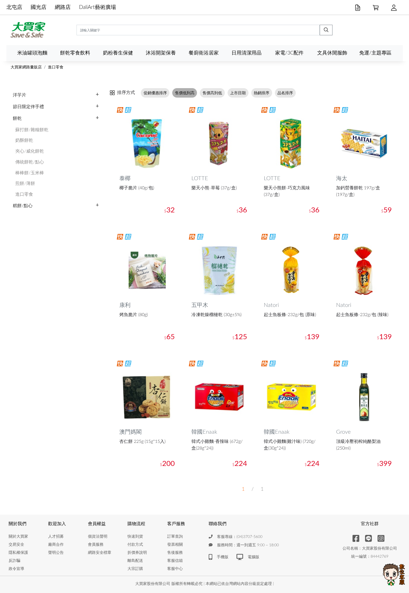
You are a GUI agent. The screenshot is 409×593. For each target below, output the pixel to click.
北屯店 (14, 7)
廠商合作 (56, 545)
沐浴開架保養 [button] (161, 53)
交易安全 (16, 545)
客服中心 (175, 569)
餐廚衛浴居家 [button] (204, 53)
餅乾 (17, 118)
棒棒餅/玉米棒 (29, 173)
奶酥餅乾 (24, 140)
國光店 (38, 7)
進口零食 (55, 67)
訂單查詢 (175, 537)
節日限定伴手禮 (28, 107)
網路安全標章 (99, 553)
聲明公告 (56, 553)
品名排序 (285, 93)
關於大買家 (18, 537)
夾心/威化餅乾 (29, 151)
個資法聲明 (97, 537)
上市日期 (238, 93)
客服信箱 (175, 561)
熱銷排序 (261, 93)
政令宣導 (16, 569)
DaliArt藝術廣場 (97, 7)
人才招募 (56, 537)
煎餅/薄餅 (25, 183)
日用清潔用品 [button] (246, 53)
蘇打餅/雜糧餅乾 (31, 130)
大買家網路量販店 (26, 67)
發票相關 (175, 545)
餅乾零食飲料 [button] (75, 53)
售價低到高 (184, 93)
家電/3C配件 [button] (289, 53)
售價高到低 (212, 93)
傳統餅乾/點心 (29, 162)
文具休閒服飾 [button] (332, 53)
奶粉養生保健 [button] (118, 53)
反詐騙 (14, 561)
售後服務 (175, 553)
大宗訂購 (135, 569)
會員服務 (96, 545)
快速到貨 (135, 537)
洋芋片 (19, 95)
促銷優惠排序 (155, 93)
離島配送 (135, 561)
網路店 (63, 7)
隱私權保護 (18, 553)
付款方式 (135, 545)
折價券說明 (137, 553)
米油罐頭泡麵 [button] (32, 53)
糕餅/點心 (23, 206)
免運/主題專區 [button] (375, 53)
